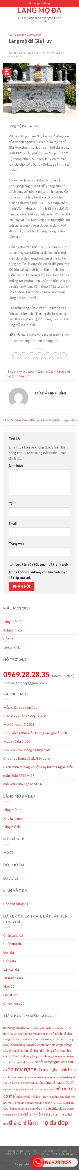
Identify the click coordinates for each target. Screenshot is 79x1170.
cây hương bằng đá (30, 1056)
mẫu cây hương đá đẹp (42, 1089)
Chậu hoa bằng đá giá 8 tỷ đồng (26, 758)
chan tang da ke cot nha (28, 1039)
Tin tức (31, 1151)
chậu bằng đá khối (23, 1045)
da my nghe (24, 376)
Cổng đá (9, 961)
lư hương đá (12, 630)
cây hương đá (48, 1056)
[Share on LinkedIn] (55, 355)
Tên (12, 503)
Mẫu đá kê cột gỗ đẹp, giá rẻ (24, 716)
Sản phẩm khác (63, 1154)
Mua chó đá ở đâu (16, 741)
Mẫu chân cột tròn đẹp (20, 707)
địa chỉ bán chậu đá (49, 1108)
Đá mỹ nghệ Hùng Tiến (58, 420)
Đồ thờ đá (10, 878)
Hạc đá (8, 986)
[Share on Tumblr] (63, 355)
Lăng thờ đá (12, 621)
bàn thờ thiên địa (54, 1028)
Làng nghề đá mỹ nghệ (25, 35)
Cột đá (8, 639)
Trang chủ (14, 1151)
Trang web (16, 544)
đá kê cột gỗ (59, 1102)
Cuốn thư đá (12, 944)
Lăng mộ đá (39, 10)
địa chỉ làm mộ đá (31, 1114)
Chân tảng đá (13, 935)
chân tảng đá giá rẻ (51, 1039)
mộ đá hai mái (25, 1103)
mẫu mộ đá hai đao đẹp (55, 1096)
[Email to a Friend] (39, 355)
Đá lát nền (10, 995)
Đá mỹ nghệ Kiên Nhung (21, 420)
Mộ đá (8, 852)
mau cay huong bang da (42, 1077)
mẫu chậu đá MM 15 (18, 775)
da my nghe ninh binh (56, 1069)
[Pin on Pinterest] (47, 355)
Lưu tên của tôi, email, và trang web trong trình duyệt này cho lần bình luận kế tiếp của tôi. (38, 571)
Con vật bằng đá (15, 904)
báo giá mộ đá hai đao (36, 1033)
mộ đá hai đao (43, 1103)
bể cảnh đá (58, 1033)
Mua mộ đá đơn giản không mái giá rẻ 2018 (35, 733)
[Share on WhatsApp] (15, 355)
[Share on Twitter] (31, 355)
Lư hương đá (13, 978)
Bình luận (16, 465)
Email (13, 523)
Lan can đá (11, 969)
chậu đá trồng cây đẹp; (49, 1050)
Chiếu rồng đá (13, 1003)
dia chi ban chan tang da (16, 1077)
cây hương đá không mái (21, 1062)
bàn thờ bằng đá (35, 1028)
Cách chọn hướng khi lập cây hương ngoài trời (38, 767)
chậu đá (26, 1050)
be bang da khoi (14, 1028)
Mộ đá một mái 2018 (19, 724)
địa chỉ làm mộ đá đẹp (38, 1122)
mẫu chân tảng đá (19, 1082)
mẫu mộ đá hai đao (28, 1096)
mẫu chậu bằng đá (42, 1082)
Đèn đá (8, 952)
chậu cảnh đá (46, 1045)
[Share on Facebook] (23, 355)
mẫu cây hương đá (19, 1089)
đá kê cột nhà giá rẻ (25, 1108)
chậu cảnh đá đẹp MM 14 (22, 784)
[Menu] (6, 14)
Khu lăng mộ (12, 818)
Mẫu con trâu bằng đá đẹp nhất (26, 750)
